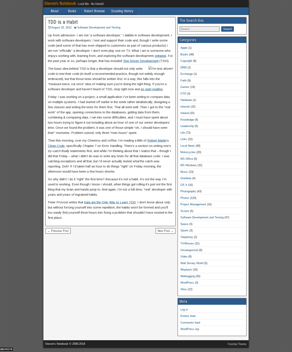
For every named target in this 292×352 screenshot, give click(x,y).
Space (184, 224)
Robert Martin (157, 140)
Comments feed (190, 322)
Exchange (186, 73)
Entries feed (187, 316)
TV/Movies (187, 243)
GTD (183, 93)
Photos (184, 198)
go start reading (151, 89)
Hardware (186, 100)
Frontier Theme (237, 344)
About (55, 11)
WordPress (187, 282)
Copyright (186, 60)
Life (182, 132)
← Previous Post (58, 230)
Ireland (184, 113)
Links (183, 139)
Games (184, 87)
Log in (184, 309)
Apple (183, 47)
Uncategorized (189, 250)
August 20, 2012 (61, 27)
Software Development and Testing (98, 27)
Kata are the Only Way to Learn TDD (110, 202)
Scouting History (122, 11)
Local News (187, 145)
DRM (183, 67)
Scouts (184, 211)
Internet (185, 106)
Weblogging (187, 276)
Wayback (186, 269)
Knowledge (187, 119)
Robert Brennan (94, 11)
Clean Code (56, 146)
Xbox (183, 289)
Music (184, 171)
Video (183, 256)
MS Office (186, 158)
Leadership (187, 126)
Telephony (186, 237)
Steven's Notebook (60, 3)
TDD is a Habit (63, 22)
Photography (188, 191)
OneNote (185, 178)
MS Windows (188, 165)
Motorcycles (188, 152)
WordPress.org (189, 329)
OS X (183, 184)
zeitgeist (160, 56)
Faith (183, 80)
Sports (184, 230)
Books (72, 11)
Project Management (193, 204)
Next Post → (166, 230)
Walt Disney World (191, 263)
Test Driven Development (141, 61)
